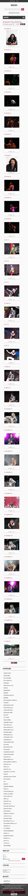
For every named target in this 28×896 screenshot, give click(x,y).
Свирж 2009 (6, 798)
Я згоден (14, 894)
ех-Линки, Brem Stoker (8, 710)
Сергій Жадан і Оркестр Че (9, 695)
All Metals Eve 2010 (8, 816)
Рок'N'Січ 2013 (6, 833)
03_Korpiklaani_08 (8, 535)
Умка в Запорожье (7, 678)
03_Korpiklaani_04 (8, 493)
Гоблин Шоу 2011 (7, 826)
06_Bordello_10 (7, 113)
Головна (4, 21)
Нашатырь (6, 688)
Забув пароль (11, 860)
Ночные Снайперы (7, 720)
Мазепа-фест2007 (7, 757)
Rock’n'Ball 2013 (7, 838)
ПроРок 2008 (6, 766)
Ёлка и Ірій (6, 715)
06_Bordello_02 (7, 155)
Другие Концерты (7, 811)
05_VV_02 (6, 345)
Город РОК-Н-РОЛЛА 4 (8, 808)
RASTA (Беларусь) (7, 779)
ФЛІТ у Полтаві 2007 (8, 680)
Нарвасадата (6, 683)
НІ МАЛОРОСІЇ (6, 702)
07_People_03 (7, 641)
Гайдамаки (6, 693)
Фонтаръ (14, 5)
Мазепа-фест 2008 (7, 764)
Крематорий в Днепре (8, 732)
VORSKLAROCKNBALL (7, 845)
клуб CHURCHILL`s (7, 749)
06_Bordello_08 (7, 218)
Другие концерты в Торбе (9, 705)
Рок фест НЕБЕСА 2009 (8, 796)
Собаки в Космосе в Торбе (9, 742)
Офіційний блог (7, 881)
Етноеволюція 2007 (8, 739)
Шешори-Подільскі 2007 (8, 759)
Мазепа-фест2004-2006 (8, 685)
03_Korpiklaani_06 (8, 599)
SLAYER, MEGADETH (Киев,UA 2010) (10, 823)
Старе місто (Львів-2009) (8, 791)
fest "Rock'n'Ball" (7, 828)
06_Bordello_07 (7, 134)
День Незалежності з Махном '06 (10, 700)
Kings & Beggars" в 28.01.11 (9, 821)
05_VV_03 (6, 261)
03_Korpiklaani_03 (8, 620)
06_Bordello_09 (7, 70)
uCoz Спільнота (7, 883)
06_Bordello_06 (7, 197)
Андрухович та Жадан (8, 722)
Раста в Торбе (6, 744)
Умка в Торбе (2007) (8, 725)
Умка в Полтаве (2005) (8, 707)
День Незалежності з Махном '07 (10, 762)
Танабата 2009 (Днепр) (8, 794)
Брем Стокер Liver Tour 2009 (9, 806)
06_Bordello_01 (7, 28)
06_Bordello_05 (7, 176)
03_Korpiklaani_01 (8, 556)
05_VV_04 (6, 239)
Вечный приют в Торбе (8, 747)
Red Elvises (6, 774)
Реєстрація (17, 860)
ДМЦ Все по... (6, 784)
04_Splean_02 (7, 303)
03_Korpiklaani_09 (8, 472)
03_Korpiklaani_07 (8, 408)
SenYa (12, 38)
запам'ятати (7, 859)
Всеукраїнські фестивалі (8, 835)
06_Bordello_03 (7, 92)
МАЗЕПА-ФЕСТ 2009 (7, 801)
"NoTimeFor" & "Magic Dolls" (9, 813)
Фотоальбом (10, 21)
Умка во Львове (7, 675)
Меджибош (6, 697)
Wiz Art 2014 (6, 840)
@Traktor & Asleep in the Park (10, 776)
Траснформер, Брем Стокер (9, 752)
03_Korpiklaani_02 (8, 451)
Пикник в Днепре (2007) (8, 730)
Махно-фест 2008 (7, 769)
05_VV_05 (6, 282)
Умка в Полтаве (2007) (8, 727)
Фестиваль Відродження (8, 831)
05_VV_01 (6, 324)
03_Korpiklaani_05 (8, 514)
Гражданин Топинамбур (8, 786)
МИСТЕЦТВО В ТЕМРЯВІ (8, 818)
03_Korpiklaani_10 (8, 430)
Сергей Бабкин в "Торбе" (8, 737)
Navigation (6, 17)
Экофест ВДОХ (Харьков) (9, 754)
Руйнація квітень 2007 (8, 734)
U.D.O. (5, 781)
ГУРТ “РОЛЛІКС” (6, 717)
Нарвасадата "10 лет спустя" (9, 771)
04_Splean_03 (7, 366)
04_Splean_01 (7, 387)
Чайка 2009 (6, 789)
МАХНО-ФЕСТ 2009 (7, 803)
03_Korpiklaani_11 (8, 577)
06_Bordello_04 (7, 49)
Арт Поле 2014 (6, 843)
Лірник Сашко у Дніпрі (8, 712)
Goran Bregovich (7, 690)
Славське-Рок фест (7, 673)
